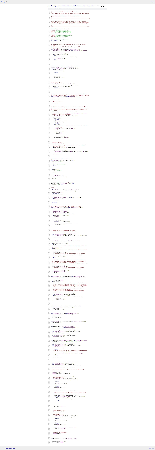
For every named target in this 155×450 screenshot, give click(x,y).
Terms (14, 448)
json (153, 448)
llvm (49, 6)
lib (87, 6)
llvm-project (54, 6)
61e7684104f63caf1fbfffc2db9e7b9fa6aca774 (73, 6)
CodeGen (91, 6)
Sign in (152, 1)
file (73, 8)
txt (150, 448)
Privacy (10, 448)
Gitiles (7, 448)
